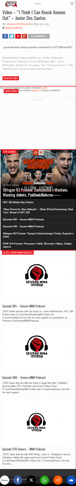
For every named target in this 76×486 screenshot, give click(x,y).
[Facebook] (17, 480)
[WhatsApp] (44, 480)
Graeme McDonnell (17, 24)
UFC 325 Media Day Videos (18, 202)
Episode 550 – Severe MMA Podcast (23, 219)
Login (44, 88)
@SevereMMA (13, 28)
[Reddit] (58, 480)
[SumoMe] (71, 480)
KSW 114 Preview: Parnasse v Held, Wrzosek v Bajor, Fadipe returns (37, 245)
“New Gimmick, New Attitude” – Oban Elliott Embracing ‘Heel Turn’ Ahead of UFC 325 (38, 211)
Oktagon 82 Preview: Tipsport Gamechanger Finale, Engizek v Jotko (38, 235)
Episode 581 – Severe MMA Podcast (23, 306)
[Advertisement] (38, 124)
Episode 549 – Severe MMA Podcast (23, 226)
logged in (36, 90)
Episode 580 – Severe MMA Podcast (24, 377)
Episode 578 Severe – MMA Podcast (23, 449)
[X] (31, 480)
